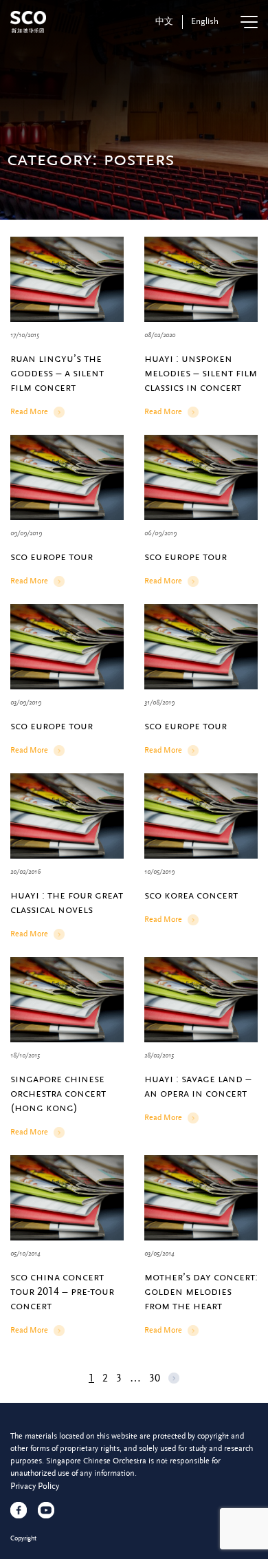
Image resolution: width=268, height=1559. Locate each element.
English (205, 21)
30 (154, 1378)
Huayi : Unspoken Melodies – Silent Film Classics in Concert (200, 373)
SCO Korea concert (191, 895)
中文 (164, 21)
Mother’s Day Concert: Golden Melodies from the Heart (201, 1291)
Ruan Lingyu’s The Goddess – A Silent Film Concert (57, 373)
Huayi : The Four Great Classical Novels (66, 902)
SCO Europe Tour (51, 556)
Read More (29, 412)
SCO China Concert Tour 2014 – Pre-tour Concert (62, 1291)
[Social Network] (18, 1510)
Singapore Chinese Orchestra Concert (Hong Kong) (58, 1093)
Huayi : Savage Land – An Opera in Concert (198, 1086)
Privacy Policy (34, 1486)
